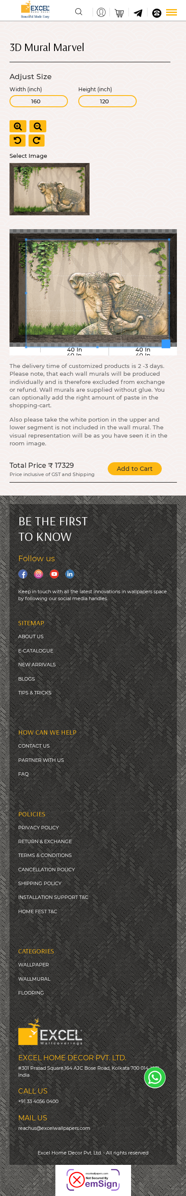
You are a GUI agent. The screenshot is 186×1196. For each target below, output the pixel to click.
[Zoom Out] (37, 126)
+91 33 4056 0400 (38, 1101)
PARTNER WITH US (41, 760)
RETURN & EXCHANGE (45, 841)
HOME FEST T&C (37, 911)
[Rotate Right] (37, 140)
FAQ (23, 774)
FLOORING (31, 993)
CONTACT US (34, 746)
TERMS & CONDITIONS (45, 855)
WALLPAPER (33, 965)
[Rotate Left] (18, 140)
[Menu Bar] (171, 12)
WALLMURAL (34, 979)
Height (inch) (95, 89)
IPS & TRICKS (36, 693)
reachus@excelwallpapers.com (54, 1128)
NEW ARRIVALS (37, 665)
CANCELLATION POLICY (46, 870)
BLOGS (26, 679)
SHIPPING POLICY (39, 883)
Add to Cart (135, 469)
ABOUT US (31, 636)
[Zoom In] (18, 126)
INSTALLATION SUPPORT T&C (53, 897)
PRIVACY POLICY (38, 828)
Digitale (170, 1183)
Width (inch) (26, 89)
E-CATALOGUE (35, 651)
